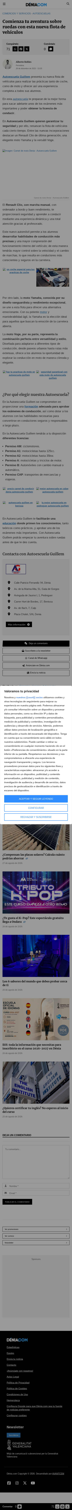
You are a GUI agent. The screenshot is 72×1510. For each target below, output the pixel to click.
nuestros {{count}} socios (29, 697)
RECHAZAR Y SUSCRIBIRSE (36, 817)
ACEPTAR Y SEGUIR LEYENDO (36, 798)
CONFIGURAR (36, 808)
